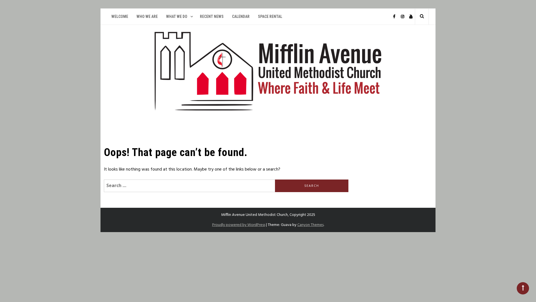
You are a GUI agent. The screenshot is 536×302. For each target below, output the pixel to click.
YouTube (410, 16)
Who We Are (147, 16)
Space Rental (270, 16)
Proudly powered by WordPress (238, 225)
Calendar (241, 16)
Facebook (394, 16)
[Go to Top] (523, 288)
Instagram (402, 16)
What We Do (176, 16)
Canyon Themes (310, 225)
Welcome (119, 16)
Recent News (212, 16)
